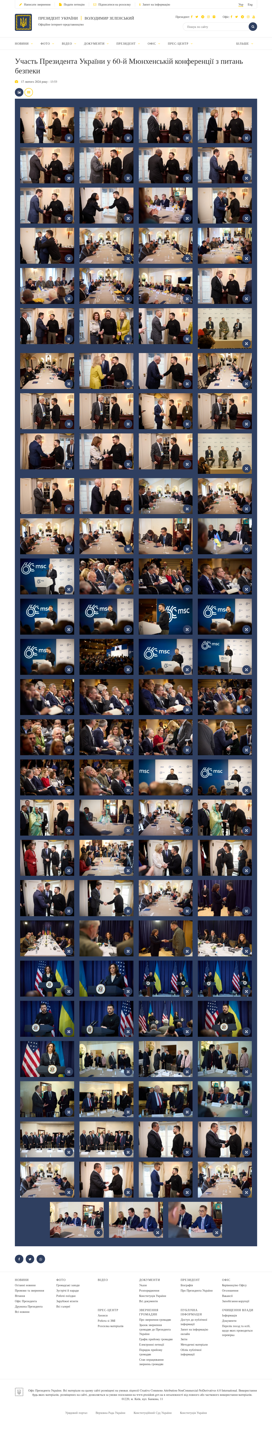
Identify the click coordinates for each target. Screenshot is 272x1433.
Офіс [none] (152, 43)
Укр (240, 4)
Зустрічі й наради (67, 1290)
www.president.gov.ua (149, 1395)
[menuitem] (26, 43)
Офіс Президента (26, 1301)
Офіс (226, 1280)
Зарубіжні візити (67, 1301)
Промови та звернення (29, 1290)
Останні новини (25, 1285)
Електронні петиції (151, 1344)
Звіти (184, 1339)
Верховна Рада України (110, 1413)
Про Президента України (197, 1290)
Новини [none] (22, 43)
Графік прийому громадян (156, 1339)
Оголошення (230, 1290)
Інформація (229, 1315)
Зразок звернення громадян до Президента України (155, 1329)
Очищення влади (237, 1310)
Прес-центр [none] (179, 43)
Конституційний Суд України (153, 1413)
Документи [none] (95, 43)
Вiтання (20, 1296)
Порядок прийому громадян (150, 1352)
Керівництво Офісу (234, 1285)
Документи (149, 1280)
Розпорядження (149, 1290)
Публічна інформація (191, 1312)
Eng (250, 4)
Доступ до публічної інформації (194, 1322)
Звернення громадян (148, 1312)
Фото (61, 1280)
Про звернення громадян (155, 1320)
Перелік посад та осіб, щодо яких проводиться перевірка (237, 1330)
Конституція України (152, 1296)
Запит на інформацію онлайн (194, 1331)
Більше (243, 43)
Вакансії (227, 1296)
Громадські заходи (68, 1285)
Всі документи (148, 1301)
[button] (198, 17)
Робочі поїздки (66, 1296)
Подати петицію (74, 4)
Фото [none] (46, 43)
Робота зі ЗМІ (106, 1321)
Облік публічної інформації (191, 1352)
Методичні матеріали (194, 1344)
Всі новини (22, 1312)
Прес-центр (108, 1310)
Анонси (103, 1315)
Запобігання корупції (235, 1301)
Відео (103, 1280)
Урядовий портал (76, 1413)
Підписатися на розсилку (114, 4)
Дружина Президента (28, 1306)
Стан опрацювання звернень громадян (151, 1362)
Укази (143, 1285)
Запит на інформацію (156, 4)
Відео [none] (67, 43)
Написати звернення (37, 4)
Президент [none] (126, 43)
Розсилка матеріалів (110, 1326)
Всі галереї (63, 1306)
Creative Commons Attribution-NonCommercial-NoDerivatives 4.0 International (188, 1390)
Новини (22, 1280)
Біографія (187, 1285)
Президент (190, 1280)
